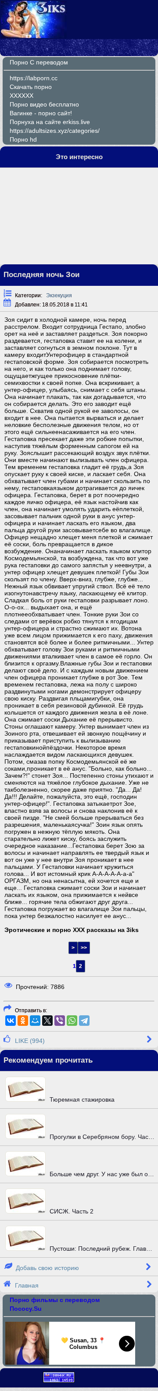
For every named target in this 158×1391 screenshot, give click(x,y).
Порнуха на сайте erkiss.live (50, 121)
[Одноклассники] (23, 1020)
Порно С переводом (39, 62)
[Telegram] (84, 1020)
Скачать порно (31, 86)
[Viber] (59, 1020)
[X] (47, 1020)
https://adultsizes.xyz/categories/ (55, 130)
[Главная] (34, 35)
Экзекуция (59, 295)
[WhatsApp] (72, 1020)
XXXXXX (21, 95)
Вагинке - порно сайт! (41, 113)
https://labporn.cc (33, 78)
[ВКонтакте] (10, 1020)
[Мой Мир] (35, 1020)
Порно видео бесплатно (44, 104)
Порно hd (23, 139)
